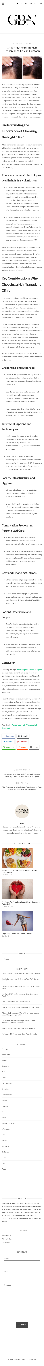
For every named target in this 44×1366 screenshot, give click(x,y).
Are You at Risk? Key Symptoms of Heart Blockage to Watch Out (20, 995)
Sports (4, 1157)
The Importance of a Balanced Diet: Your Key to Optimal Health (21, 987)
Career (4, 1077)
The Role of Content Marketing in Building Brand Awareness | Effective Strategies (18, 1021)
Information (6, 1129)
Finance (4, 1100)
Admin (22, 823)
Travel (4, 1169)
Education (5, 1089)
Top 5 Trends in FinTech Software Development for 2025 (21, 973)
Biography (5, 1066)
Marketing (5, 1146)
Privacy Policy (7, 1239)
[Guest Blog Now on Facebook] (17, 3)
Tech (3, 1163)
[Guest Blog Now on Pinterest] (30, 3)
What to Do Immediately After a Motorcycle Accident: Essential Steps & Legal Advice (20, 1014)
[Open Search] (41, 3)
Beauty (4, 1060)
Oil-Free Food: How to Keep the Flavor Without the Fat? (21, 1007)
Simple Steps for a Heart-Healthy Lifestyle (16, 1002)
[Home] (22, 25)
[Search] (39, 958)
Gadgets (5, 1106)
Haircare (5, 1112)
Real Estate (5, 1152)
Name (6, 1258)
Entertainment (6, 1095)
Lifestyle (4, 1140)
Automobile (6, 1055)
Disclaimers (6, 1242)
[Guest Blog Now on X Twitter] (22, 3)
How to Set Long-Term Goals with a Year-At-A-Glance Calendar (20, 980)
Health (29, 43)
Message (7, 1285)
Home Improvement (9, 1123)
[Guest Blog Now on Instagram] (35, 3)
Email (6, 1272)
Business (5, 1072)
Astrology (5, 1049)
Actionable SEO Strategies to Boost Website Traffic (19, 1034)
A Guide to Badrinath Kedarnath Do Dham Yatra (18, 1028)
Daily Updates (6, 1083)
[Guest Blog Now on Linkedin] (26, 3)
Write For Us (6, 1235)
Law (3, 1135)
